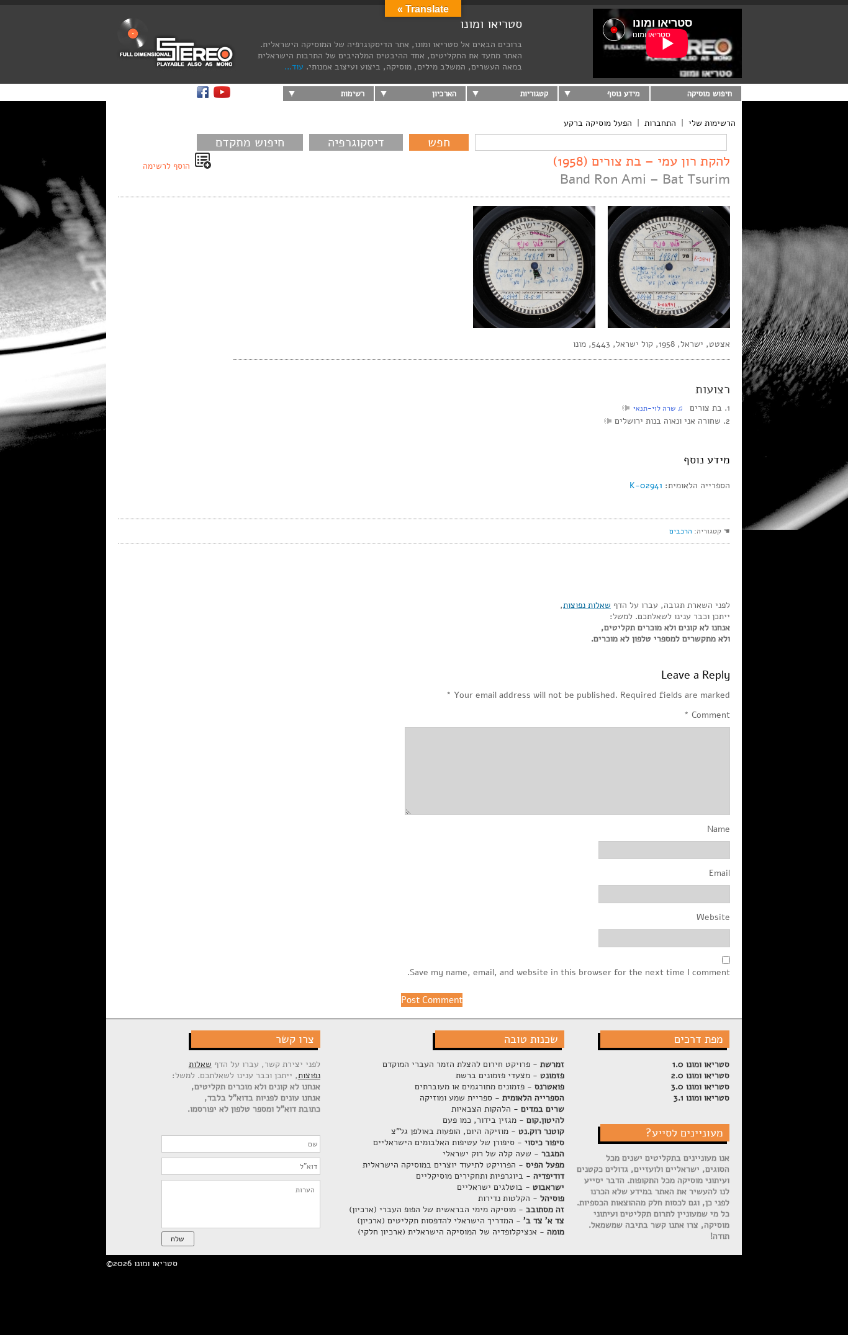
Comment (707, 715)
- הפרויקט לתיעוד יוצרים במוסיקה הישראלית (463, 1165)
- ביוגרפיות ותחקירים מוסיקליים (490, 1176)
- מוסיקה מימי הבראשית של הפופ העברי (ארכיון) (456, 1209)
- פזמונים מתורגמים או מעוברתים (489, 1086)
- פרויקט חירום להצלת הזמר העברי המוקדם (473, 1064)
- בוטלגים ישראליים (510, 1187)
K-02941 (645, 485)
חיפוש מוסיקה (709, 93)
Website (713, 917)
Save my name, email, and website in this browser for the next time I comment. (568, 972)
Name (718, 829)
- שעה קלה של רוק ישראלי (503, 1153)
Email (719, 873)
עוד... (294, 67)
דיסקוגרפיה (356, 142)
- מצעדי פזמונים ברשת (510, 1075)
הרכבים (680, 531)
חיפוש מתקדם (249, 142)
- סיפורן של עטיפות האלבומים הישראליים (468, 1142)
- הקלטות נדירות (521, 1198)
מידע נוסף (623, 93)
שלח (177, 1239)
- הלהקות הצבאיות (507, 1109)
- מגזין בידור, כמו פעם (503, 1120)
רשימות (352, 93)
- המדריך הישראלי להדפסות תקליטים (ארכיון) (460, 1220)
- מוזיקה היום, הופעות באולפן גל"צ (477, 1131)
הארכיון (444, 93)
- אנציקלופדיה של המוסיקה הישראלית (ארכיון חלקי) (461, 1232)
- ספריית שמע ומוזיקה (492, 1098)
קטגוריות (534, 93)
